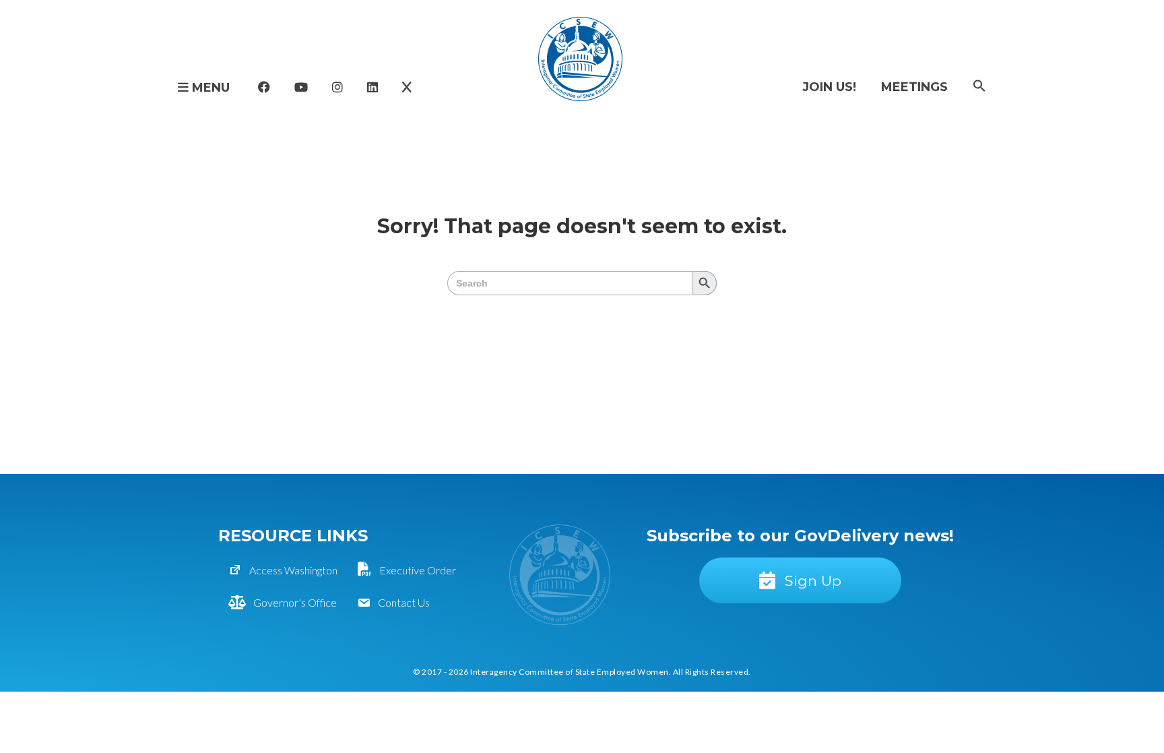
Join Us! (829, 87)
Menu (209, 87)
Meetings (914, 87)
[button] (979, 86)
